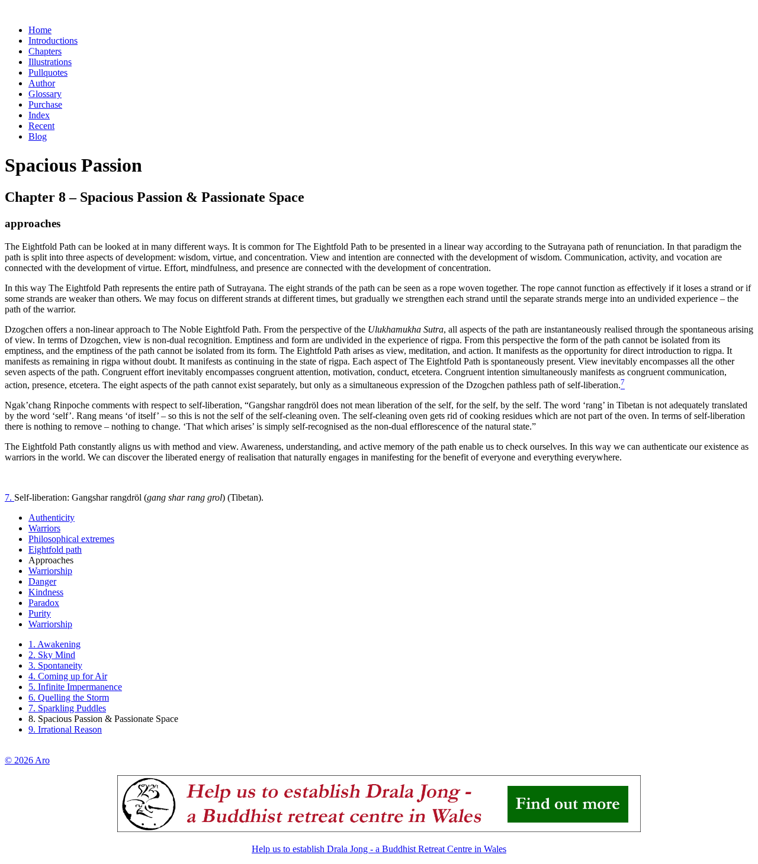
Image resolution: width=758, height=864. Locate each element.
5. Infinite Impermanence (75, 687)
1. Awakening (54, 644)
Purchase (45, 104)
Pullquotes (48, 72)
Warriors (44, 528)
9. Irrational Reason (65, 729)
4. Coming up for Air (67, 676)
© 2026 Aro (27, 760)
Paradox (43, 603)
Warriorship (50, 571)
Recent (41, 126)
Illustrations (50, 62)
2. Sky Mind (51, 655)
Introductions (53, 41)
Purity (39, 613)
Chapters (45, 51)
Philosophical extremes (71, 539)
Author (41, 83)
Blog (37, 136)
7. (9, 497)
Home (40, 30)
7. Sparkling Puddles (67, 708)
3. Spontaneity (55, 665)
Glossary (45, 94)
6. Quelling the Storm (68, 697)
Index (39, 115)
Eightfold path (55, 549)
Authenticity (51, 517)
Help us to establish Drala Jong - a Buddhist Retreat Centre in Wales (379, 849)
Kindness (45, 592)
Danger (42, 581)
